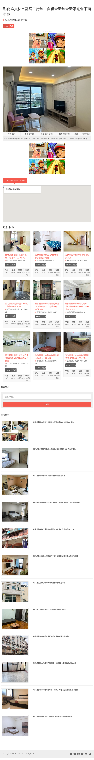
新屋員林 (82, 138)
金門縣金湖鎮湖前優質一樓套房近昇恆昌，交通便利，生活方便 (47, 306)
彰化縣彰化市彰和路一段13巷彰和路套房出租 (49, 476)
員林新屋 (20, 138)
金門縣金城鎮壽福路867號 (76, 312)
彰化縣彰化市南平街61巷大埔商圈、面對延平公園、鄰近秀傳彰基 (56, 502)
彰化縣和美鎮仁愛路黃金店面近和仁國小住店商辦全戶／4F (54, 529)
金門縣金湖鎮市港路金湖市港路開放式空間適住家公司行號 (17, 358)
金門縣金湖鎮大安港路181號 (46, 312)
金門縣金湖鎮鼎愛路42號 (45, 260)
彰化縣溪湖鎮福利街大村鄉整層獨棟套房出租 (49, 583)
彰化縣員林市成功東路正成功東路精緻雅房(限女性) (51, 636)
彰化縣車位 (64, 138)
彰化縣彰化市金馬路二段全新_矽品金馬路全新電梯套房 (52, 716)
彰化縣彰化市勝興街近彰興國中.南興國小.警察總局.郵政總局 (54, 663)
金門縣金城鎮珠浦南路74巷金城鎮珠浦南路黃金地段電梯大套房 (77, 306)
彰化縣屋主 (74, 138)
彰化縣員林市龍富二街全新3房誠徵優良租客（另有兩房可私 (54, 449)
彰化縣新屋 (55, 138)
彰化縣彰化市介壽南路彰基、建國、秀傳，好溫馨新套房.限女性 (55, 690)
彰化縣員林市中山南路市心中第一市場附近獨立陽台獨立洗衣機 (55, 556)
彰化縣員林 (45, 138)
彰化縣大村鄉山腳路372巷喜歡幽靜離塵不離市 (49, 609)
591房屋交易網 (84, 134)
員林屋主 (36, 138)
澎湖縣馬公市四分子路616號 (77, 361)
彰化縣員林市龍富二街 (16, 20)
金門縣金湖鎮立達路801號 (15, 260)
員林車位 (28, 138)
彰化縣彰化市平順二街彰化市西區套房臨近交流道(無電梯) (53, 422)
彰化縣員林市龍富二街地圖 (15, 180)
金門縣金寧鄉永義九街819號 (77, 260)
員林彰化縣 (12, 138)
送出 (48, 404)
